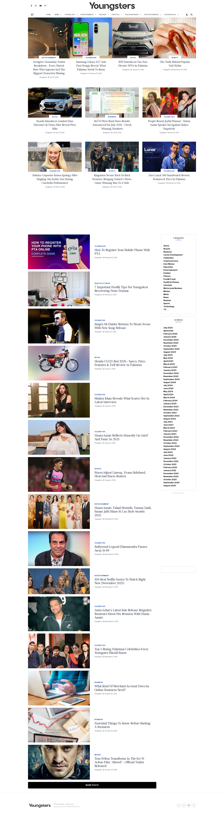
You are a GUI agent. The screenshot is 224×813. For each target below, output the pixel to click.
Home (48, 14)
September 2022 (171, 446)
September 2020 (171, 482)
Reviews (167, 300)
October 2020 (170, 479)
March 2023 (169, 428)
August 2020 (169, 486)
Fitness (166, 276)
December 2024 (171, 373)
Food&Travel (170, 14)
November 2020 (170, 476)
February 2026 (170, 334)
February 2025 (170, 367)
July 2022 (168, 452)
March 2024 (169, 397)
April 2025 (168, 361)
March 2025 (169, 364)
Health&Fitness (132, 14)
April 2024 (168, 394)
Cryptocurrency (151, 14)
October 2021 (169, 464)
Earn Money (168, 264)
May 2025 (168, 358)
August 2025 (169, 352)
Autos (166, 246)
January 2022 (169, 458)
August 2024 (169, 382)
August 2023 (169, 419)
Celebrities (168, 258)
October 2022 (170, 443)
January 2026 (169, 337)
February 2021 (170, 467)
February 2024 (170, 400)
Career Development (173, 255)
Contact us (69, 804)
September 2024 (171, 379)
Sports (166, 303)
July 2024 (168, 385)
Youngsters (43, 77)
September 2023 (171, 416)
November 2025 (170, 343)
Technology (70, 14)
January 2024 (170, 404)
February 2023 (170, 431)
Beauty (166, 249)
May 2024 (168, 391)
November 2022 (170, 440)
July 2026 (168, 328)
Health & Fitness (171, 282)
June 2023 (168, 425)
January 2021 (169, 470)
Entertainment (87, 14)
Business (167, 252)
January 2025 (169, 370)
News (57, 14)
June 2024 (168, 388)
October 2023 (170, 413)
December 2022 (171, 437)
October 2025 (170, 346)
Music (166, 294)
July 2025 (168, 355)
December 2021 (170, 461)
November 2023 (170, 410)
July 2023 (168, 422)
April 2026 (168, 331)
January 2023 (169, 434)
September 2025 (171, 349)
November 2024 (170, 376)
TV (164, 309)
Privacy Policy (59, 804)
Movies (166, 291)
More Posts (92, 785)
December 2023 (171, 407)
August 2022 (169, 449)
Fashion (102, 14)
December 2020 (171, 473)
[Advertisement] (112, 213)
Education (168, 267)
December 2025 (171, 340)
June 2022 (168, 455)
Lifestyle (116, 14)
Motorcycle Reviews (172, 288)
